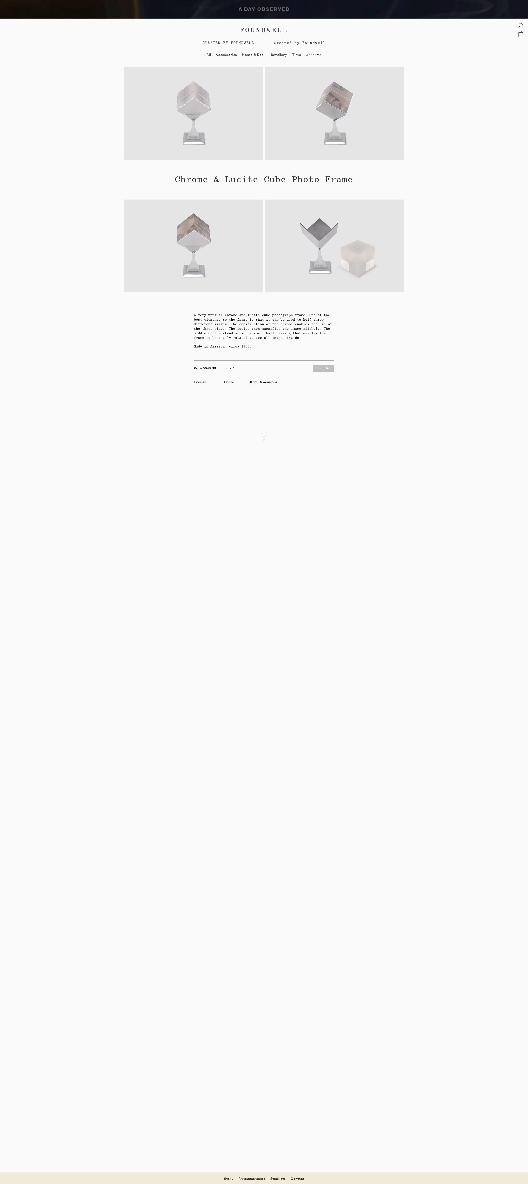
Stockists (278, 1179)
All (208, 55)
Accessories (226, 55)
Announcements (251, 1179)
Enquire (200, 382)
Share (229, 382)
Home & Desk (254, 55)
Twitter (230, 387)
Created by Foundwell (299, 43)
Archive (314, 55)
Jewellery (279, 55)
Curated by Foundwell (228, 43)
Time (296, 55)
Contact (297, 1179)
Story (228, 1179)
